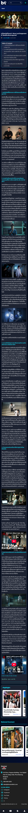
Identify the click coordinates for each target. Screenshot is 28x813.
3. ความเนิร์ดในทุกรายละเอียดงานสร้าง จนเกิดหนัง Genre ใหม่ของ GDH (15, 56)
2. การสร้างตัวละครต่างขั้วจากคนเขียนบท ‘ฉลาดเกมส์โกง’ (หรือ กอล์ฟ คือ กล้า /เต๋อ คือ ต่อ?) (15, 51)
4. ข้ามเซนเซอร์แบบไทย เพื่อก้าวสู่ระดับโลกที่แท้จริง (14, 60)
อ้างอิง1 (3, 676)
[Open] (25, 2)
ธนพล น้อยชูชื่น (6, 38)
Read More (16, 714)
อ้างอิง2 (7, 676)
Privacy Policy (24, 804)
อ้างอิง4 (15, 676)
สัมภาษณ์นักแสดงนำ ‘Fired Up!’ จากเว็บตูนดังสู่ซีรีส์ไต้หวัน (12, 751)
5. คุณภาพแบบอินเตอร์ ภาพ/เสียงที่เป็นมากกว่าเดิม (13, 65)
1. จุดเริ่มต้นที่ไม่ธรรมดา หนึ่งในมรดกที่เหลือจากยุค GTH (14, 46)
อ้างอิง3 (11, 676)
